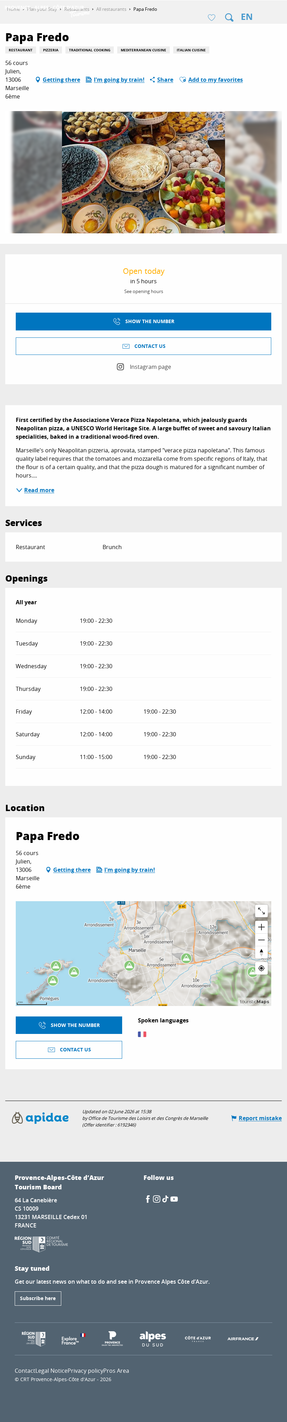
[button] (229, 17)
